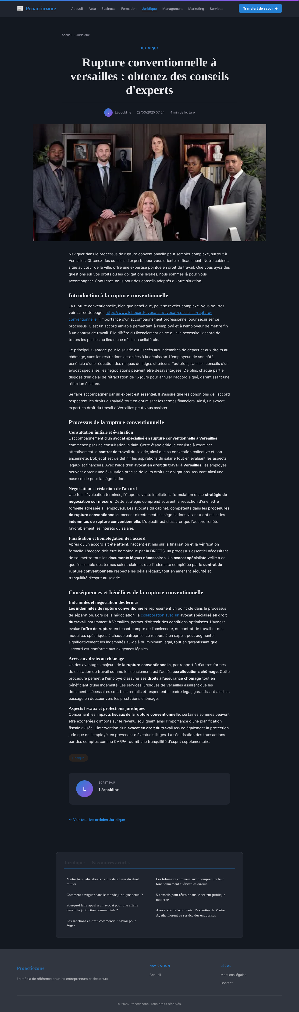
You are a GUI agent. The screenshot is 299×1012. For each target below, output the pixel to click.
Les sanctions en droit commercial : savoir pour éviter (101, 923)
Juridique (149, 9)
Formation (128, 9)
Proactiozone (36, 8)
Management (172, 9)
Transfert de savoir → (260, 8)
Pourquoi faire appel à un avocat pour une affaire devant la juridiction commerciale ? (102, 907)
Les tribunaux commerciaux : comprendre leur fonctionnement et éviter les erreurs (190, 881)
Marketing (196, 9)
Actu (92, 9)
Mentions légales (233, 975)
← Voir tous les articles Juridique (97, 820)
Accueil (77, 9)
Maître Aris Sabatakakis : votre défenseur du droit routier (103, 881)
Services (216, 9)
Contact (227, 983)
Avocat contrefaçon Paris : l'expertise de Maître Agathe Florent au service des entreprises (190, 912)
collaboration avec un (160, 615)
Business (108, 9)
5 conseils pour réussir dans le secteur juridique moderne (190, 897)
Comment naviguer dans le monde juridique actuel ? (105, 895)
